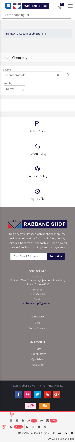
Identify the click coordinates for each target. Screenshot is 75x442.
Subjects (35, 33)
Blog (37, 322)
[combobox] (14, 88)
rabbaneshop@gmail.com (37, 303)
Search (7, 69)
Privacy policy (55, 385)
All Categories (21, 33)
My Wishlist (37, 359)
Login (37, 348)
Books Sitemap (38, 328)
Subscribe (56, 256)
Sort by (8, 83)
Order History (37, 354)
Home (9, 33)
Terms (41, 385)
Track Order (37, 364)
